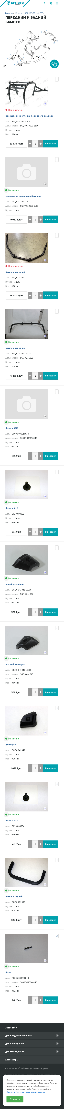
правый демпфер (15, 664)
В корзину (50, 143)
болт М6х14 (11, 820)
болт (8, 972)
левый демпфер (14, 584)
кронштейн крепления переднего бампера (29, 115)
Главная (8, 13)
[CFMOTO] (15, 3)
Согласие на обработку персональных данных (27, 1068)
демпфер (10, 744)
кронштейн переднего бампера (23, 196)
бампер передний (15, 271)
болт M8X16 (11, 428)
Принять (15, 1099)
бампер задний (13, 896)
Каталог (18, 13)
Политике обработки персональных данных (26, 1092)
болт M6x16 (11, 508)
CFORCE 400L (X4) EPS (34, 13)
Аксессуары (11, 1059)
